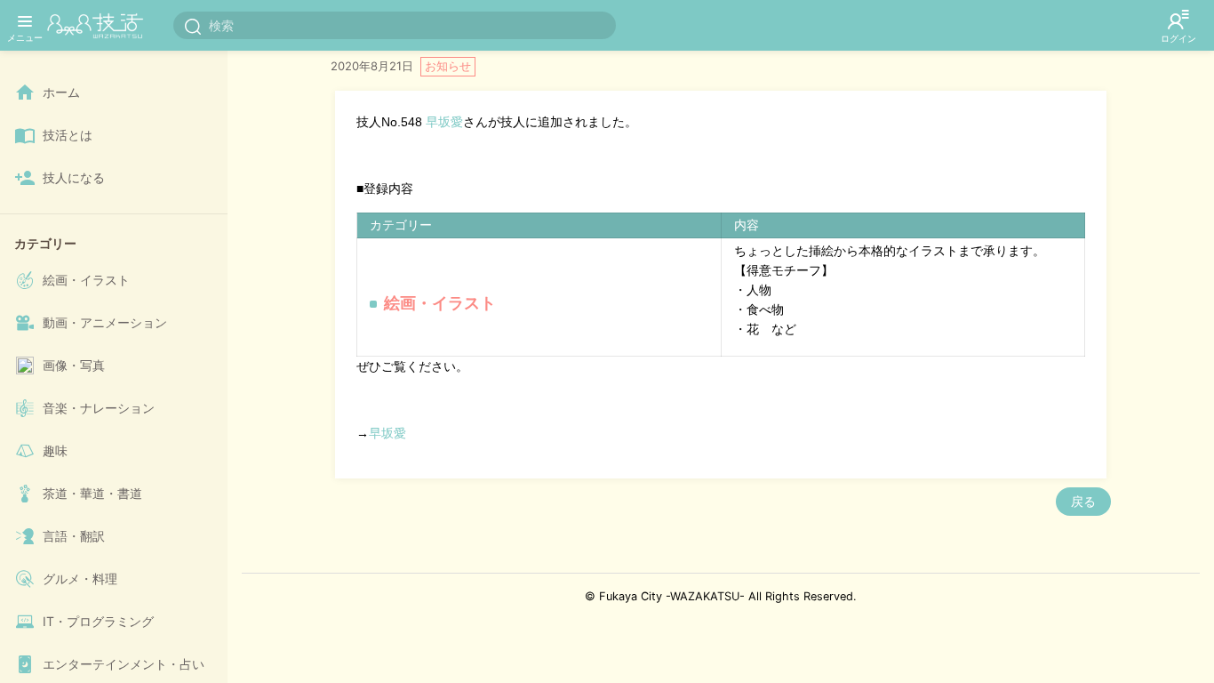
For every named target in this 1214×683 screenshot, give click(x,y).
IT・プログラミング (98, 621)
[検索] (193, 26)
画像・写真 (74, 365)
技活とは (67, 134)
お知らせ (448, 66)
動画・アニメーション (105, 322)
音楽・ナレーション (99, 407)
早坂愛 (444, 122)
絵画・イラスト (86, 279)
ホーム (61, 92)
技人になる (74, 177)
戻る (1083, 501)
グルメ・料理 (80, 578)
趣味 (55, 450)
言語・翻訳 (74, 535)
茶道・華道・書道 (92, 493)
